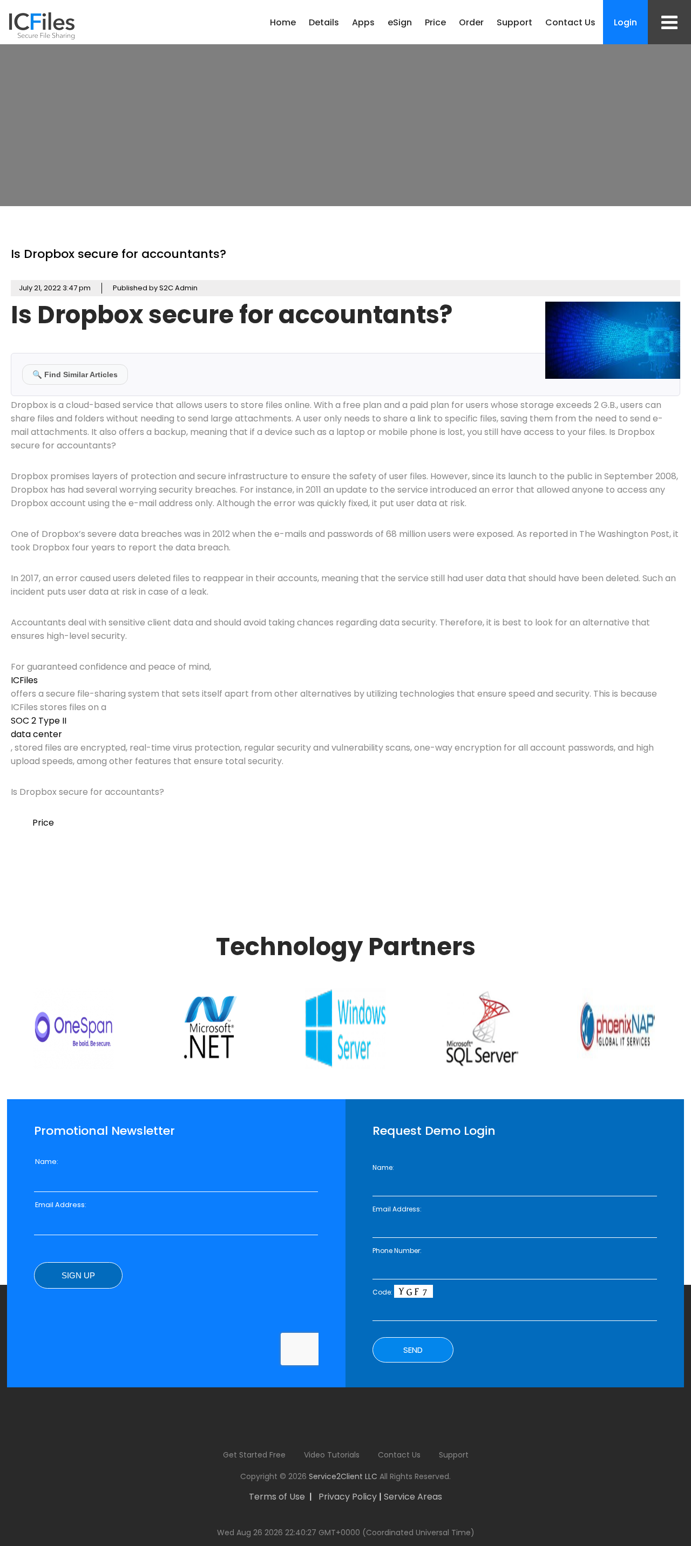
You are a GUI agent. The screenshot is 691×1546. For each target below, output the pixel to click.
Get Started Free (254, 1454)
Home (283, 22)
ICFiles (24, 680)
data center (36, 734)
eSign (400, 22)
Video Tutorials (332, 1454)
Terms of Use (277, 1496)
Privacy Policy (348, 1496)
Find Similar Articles (75, 374)
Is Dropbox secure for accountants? (118, 254)
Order (471, 22)
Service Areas (413, 1496)
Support (514, 22)
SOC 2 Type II (38, 720)
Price (435, 22)
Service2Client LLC (343, 1476)
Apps (363, 22)
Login (625, 22)
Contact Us (570, 22)
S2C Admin (178, 288)
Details (324, 22)
